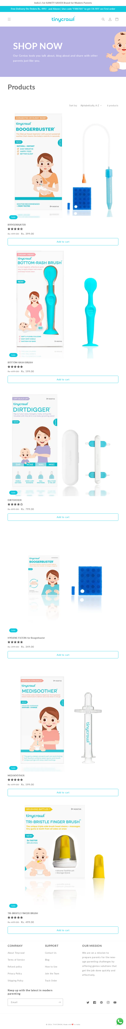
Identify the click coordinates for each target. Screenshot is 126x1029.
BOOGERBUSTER (17, 224)
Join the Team (52, 973)
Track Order (51, 980)
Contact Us (51, 953)
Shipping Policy (15, 980)
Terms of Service (16, 959)
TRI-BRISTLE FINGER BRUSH (23, 913)
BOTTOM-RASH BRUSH (20, 362)
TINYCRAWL (58, 1024)
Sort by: (73, 105)
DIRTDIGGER (15, 500)
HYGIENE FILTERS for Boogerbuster (26, 638)
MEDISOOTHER (16, 775)
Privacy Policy (15, 973)
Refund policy (15, 966)
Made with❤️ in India (71, 1024)
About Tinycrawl (16, 953)
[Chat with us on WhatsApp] (120, 1022)
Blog (47, 959)
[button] (9, 19)
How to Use (51, 966)
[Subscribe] (59, 1002)
